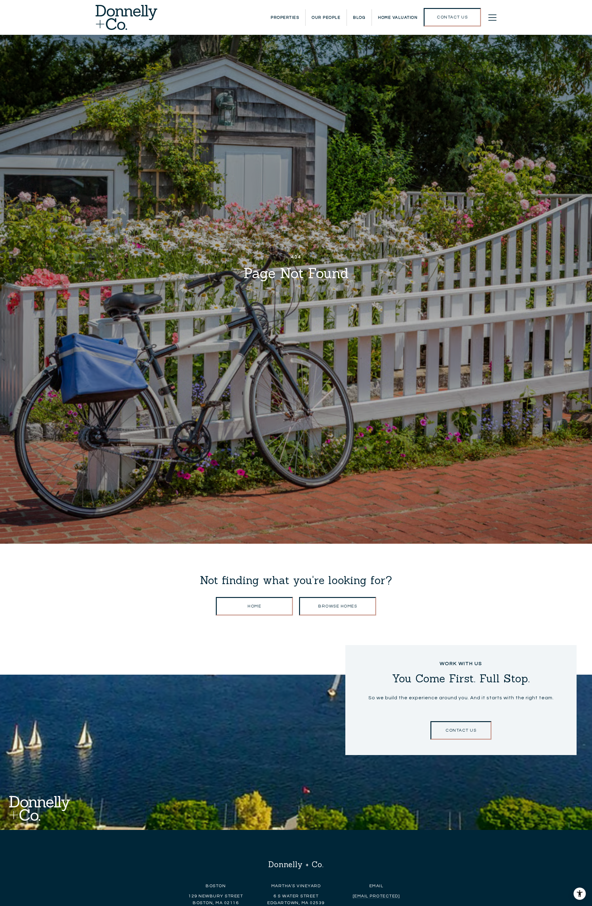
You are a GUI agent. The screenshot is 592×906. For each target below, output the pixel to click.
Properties (285, 17)
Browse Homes (337, 606)
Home (254, 606)
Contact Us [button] (461, 730)
